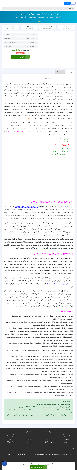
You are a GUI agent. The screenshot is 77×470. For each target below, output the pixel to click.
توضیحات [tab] (69, 72)
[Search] (3, 8)
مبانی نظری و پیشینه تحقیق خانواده (26, 206)
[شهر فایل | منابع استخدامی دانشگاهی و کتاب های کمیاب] (7, 3)
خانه (60, 17)
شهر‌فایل (6, 34)
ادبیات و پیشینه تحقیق (52, 17)
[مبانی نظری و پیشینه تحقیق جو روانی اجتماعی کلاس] (56, 50)
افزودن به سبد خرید (18, 57)
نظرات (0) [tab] (59, 72)
